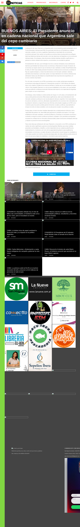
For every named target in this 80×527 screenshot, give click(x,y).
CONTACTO (64, 2)
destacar (18, 62)
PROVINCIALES (41, 2)
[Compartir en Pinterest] (2, 54)
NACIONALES (53, 2)
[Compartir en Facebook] (2, 47)
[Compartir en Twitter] (2, 51)
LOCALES (30, 2)
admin (15, 55)
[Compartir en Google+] (2, 58)
